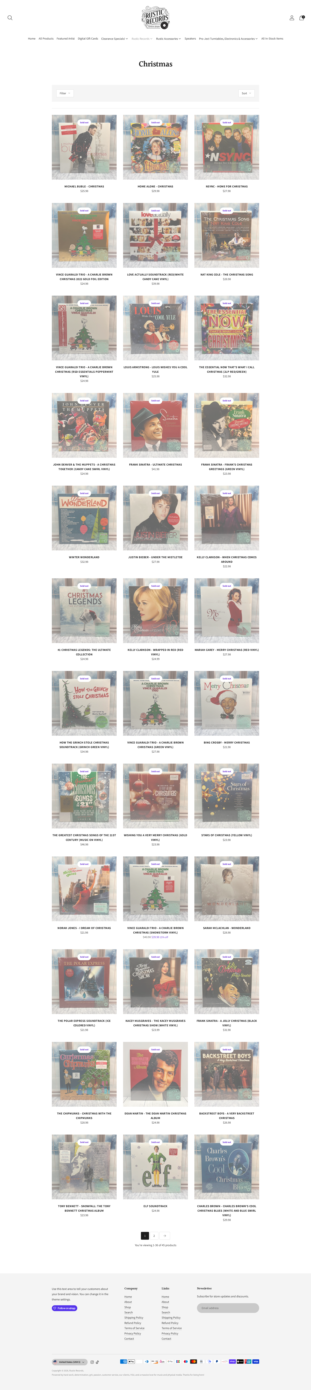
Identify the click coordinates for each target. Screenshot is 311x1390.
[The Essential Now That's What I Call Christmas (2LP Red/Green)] (226, 328)
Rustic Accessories (167, 38)
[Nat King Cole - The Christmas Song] (226, 235)
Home (31, 38)
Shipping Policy (133, 1317)
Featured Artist (66, 38)
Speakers (190, 38)
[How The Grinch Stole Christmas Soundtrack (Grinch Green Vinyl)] (84, 703)
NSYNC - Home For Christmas (227, 186)
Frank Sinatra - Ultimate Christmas (155, 464)
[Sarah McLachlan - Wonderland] (226, 888)
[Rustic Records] (155, 17)
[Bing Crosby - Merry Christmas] (226, 703)
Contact (129, 1338)
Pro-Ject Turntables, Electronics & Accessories (227, 38)
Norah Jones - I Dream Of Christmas (84, 928)
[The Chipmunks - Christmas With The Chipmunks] (84, 1074)
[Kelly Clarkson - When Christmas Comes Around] (226, 518)
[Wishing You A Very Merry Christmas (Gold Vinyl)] (155, 796)
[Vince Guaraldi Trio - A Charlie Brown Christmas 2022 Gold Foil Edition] (84, 235)
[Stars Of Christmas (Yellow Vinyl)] (226, 796)
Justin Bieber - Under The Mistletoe (155, 557)
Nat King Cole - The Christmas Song (227, 274)
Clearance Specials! (113, 38)
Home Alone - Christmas (155, 186)
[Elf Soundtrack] (155, 1167)
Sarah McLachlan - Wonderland (227, 928)
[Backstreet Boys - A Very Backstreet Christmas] (226, 1074)
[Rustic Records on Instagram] (92, 1362)
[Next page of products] (164, 1236)
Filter (63, 93)
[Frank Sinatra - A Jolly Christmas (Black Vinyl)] (226, 981)
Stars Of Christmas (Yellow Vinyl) (226, 835)
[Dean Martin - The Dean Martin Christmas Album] (155, 1074)
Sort (244, 93)
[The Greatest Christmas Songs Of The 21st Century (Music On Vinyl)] (84, 796)
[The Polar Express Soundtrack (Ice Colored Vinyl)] (84, 981)
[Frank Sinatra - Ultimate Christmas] (155, 425)
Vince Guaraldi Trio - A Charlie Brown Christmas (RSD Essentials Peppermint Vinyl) (84, 371)
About (128, 1302)
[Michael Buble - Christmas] (84, 147)
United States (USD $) (69, 1362)
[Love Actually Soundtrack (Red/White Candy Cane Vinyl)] (155, 235)
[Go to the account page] (291, 17)
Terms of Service (134, 1328)
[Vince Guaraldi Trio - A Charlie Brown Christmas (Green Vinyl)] (155, 703)
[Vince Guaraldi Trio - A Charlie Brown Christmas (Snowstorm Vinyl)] (155, 888)
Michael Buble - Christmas (84, 186)
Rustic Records (140, 38)
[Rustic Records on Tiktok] (97, 1362)
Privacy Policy (132, 1333)
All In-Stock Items (272, 38)
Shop (127, 1307)
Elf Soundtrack (155, 1206)
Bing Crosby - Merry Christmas (227, 742)
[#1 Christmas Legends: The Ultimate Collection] (84, 610)
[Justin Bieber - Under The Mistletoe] (155, 518)
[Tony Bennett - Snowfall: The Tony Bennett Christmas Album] (84, 1167)
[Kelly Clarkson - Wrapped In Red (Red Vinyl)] (155, 610)
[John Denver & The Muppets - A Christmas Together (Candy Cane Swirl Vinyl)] (84, 425)
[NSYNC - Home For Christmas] (226, 147)
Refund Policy (132, 1323)
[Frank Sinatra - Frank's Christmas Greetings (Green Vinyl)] (226, 425)
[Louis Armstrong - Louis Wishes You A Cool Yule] (155, 328)
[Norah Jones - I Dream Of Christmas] (84, 888)
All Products (46, 38)
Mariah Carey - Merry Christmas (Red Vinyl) (227, 650)
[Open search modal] (10, 17)
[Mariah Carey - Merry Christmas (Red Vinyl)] (226, 610)
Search (128, 1312)
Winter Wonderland (84, 557)
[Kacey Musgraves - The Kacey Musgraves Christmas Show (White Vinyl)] (155, 981)
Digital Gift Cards (88, 38)
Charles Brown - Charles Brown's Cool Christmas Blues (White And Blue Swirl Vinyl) (226, 1210)
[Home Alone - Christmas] (155, 147)
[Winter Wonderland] (84, 518)
